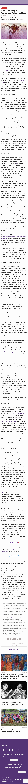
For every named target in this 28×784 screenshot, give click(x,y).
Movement (4, 8)
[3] (3, 614)
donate (14, 760)
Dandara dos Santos (18, 413)
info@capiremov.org (11, 783)
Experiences (24, 672)
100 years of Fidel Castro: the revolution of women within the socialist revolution (12, 704)
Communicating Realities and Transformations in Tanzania (11, 731)
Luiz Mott (11, 617)
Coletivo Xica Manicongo (8, 421)
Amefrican (5, 70)
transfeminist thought (7, 352)
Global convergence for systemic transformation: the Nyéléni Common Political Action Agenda (14, 676)
